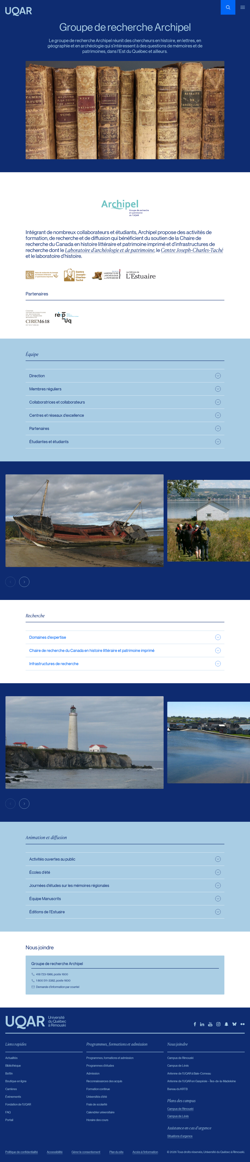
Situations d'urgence (180, 1136)
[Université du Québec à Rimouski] (18, 11)
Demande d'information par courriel (57, 987)
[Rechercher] (228, 7)
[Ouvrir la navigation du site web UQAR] (242, 7)
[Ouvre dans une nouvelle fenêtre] (195, 1024)
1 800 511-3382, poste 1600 (53, 980)
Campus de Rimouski (180, 1109)
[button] (24, 582)
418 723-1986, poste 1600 (52, 974)
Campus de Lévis (178, 1116)
